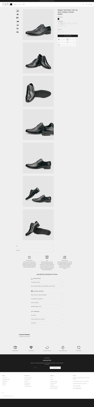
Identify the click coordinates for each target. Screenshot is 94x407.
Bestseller (4, 383)
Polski (83, 4)
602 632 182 (78, 385)
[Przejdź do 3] (17, 17)
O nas (51, 377)
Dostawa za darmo (28, 377)
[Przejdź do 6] (17, 28)
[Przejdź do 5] (17, 24)
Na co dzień (4, 377)
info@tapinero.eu (78, 388)
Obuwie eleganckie (6, 379)
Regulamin (52, 385)
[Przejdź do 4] (17, 21)
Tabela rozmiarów (27, 386)
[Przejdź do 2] (17, 14)
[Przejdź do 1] (17, 10)
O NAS (19, 4)
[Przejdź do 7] (17, 31)
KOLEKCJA (15, 4)
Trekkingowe (4, 381)
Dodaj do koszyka (67, 35)
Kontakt (51, 379)
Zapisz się (55, 367)
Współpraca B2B (53, 383)
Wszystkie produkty (53, 381)
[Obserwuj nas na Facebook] (2, 392)
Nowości (4, 385)
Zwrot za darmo (27, 379)
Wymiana (26, 381)
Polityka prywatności (54, 386)
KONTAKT (23, 4)
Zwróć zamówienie (53, 388)
